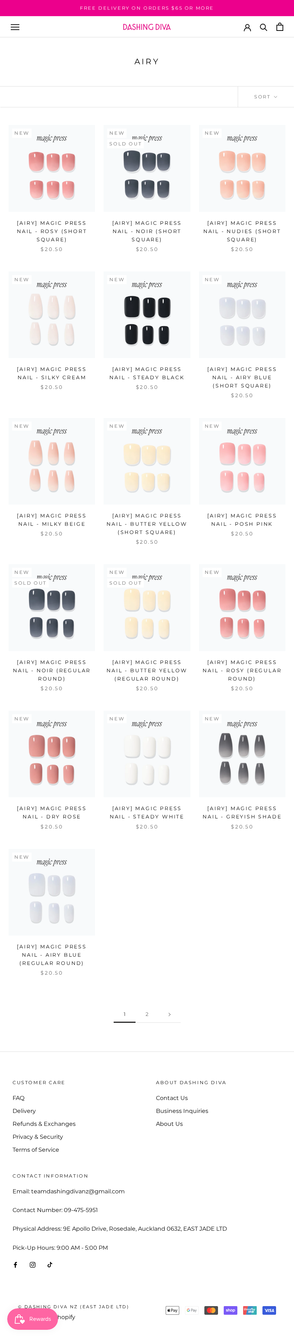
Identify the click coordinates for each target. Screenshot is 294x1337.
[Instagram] (32, 1264)
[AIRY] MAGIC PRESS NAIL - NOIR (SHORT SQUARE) (147, 231)
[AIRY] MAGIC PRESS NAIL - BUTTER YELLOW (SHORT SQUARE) (146, 523)
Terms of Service (36, 1149)
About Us (169, 1123)
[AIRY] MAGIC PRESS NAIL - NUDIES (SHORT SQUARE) (242, 231)
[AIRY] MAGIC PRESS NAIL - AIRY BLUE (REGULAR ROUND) (51, 954)
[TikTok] (50, 1264)
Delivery (24, 1111)
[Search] (263, 27)
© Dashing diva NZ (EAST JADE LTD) (73, 1306)
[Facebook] (15, 1264)
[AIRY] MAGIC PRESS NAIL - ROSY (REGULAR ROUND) (242, 670)
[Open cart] (279, 27)
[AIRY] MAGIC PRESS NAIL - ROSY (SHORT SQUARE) (52, 231)
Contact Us (172, 1098)
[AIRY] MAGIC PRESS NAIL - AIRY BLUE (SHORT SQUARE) (242, 377)
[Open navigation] (15, 27)
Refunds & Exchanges (44, 1123)
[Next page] (169, 1014)
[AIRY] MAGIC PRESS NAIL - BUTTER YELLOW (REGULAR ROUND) (146, 670)
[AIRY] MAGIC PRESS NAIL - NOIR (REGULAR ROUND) (52, 670)
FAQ (18, 1098)
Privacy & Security (38, 1136)
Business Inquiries (182, 1111)
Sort (263, 96)
